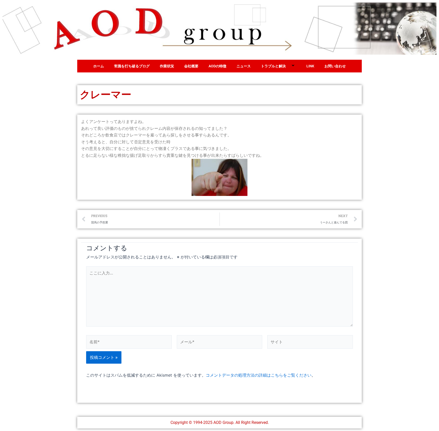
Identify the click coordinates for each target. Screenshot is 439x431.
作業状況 (167, 66)
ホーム (98, 66)
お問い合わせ (335, 66)
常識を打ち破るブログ (132, 66)
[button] (288, 66)
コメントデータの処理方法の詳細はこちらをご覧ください (258, 375)
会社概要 (191, 66)
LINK (310, 66)
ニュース (244, 66)
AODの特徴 (217, 66)
